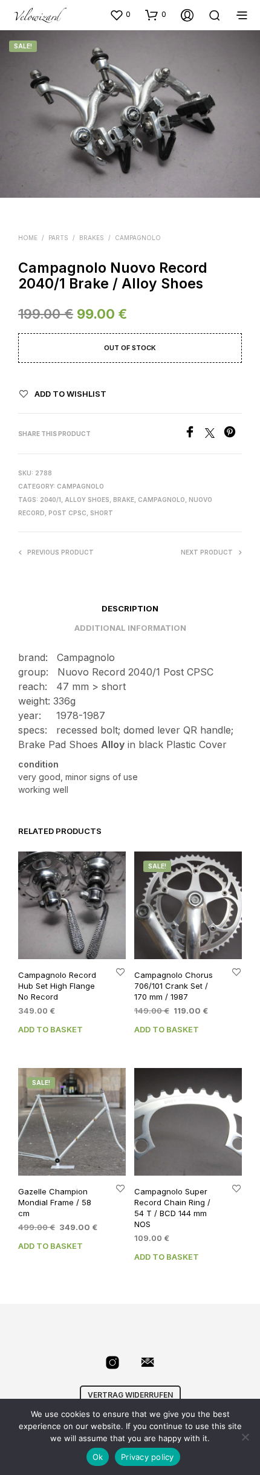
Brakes (91, 237)
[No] (245, 1437)
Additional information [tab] (130, 628)
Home (27, 237)
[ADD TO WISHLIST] (120, 971)
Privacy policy (147, 1457)
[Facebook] (194, 434)
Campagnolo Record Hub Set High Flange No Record (57, 985)
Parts (58, 237)
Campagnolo (138, 237)
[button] (120, 14)
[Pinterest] (233, 434)
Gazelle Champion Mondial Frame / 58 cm (54, 1201)
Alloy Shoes (87, 499)
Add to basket (50, 1029)
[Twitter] (214, 434)
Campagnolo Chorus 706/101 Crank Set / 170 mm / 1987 (173, 985)
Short (101, 512)
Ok (98, 1457)
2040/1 (50, 499)
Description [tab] (130, 608)
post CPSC (67, 512)
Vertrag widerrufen (130, 1394)
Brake (123, 499)
